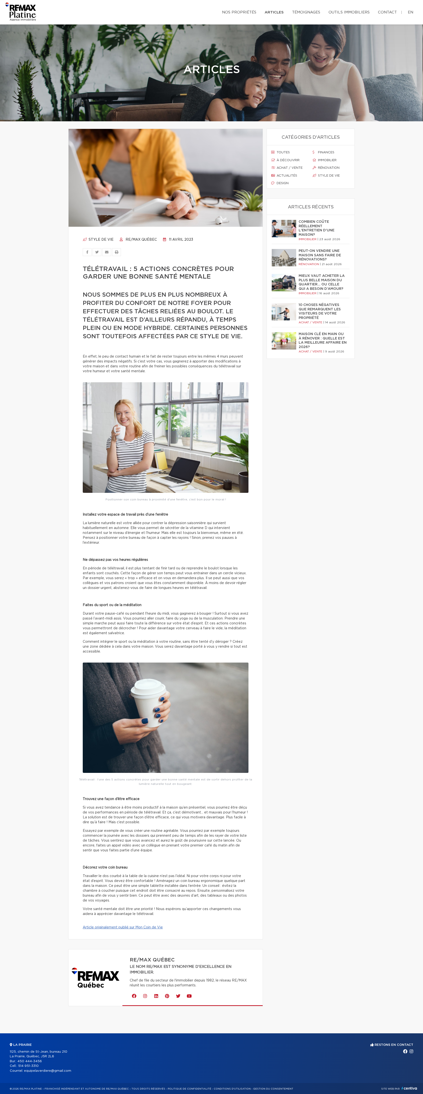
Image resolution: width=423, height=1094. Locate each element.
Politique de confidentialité (189, 1089)
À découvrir (288, 160)
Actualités (286, 175)
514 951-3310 (28, 1066)
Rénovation (328, 167)
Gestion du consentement (273, 1089)
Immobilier (327, 160)
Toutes (283, 152)
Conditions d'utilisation (232, 1089)
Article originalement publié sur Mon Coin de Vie (123, 927)
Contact (387, 12)
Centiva (409, 1088)
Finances (325, 152)
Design (282, 183)
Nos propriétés (239, 12)
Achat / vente (289, 167)
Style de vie (101, 239)
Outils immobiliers (349, 12)
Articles (274, 12)
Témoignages (306, 12)
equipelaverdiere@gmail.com (47, 1070)
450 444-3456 (29, 1061)
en (410, 12)
